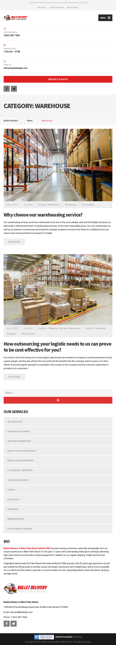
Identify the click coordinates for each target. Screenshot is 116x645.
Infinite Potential (63, 637)
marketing (100, 328)
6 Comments (88, 204)
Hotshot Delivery (18, 431)
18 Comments (28, 334)
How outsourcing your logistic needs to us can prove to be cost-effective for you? (57, 347)
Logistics (13, 499)
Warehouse (54, 204)
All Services (14, 421)
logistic (89, 328)
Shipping (52, 328)
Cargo (11, 489)
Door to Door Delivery (21, 450)
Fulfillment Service (19, 528)
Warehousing (15, 518)
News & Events (57, 7)
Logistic (43, 328)
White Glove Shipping (20, 460)
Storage (43, 204)
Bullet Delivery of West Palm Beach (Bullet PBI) (27, 548)
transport (11, 334)
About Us (42, 7)
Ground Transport (19, 440)
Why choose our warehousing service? (43, 215)
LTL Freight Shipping (20, 470)
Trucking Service (18, 479)
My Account (72, 7)
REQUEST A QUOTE (58, 79)
